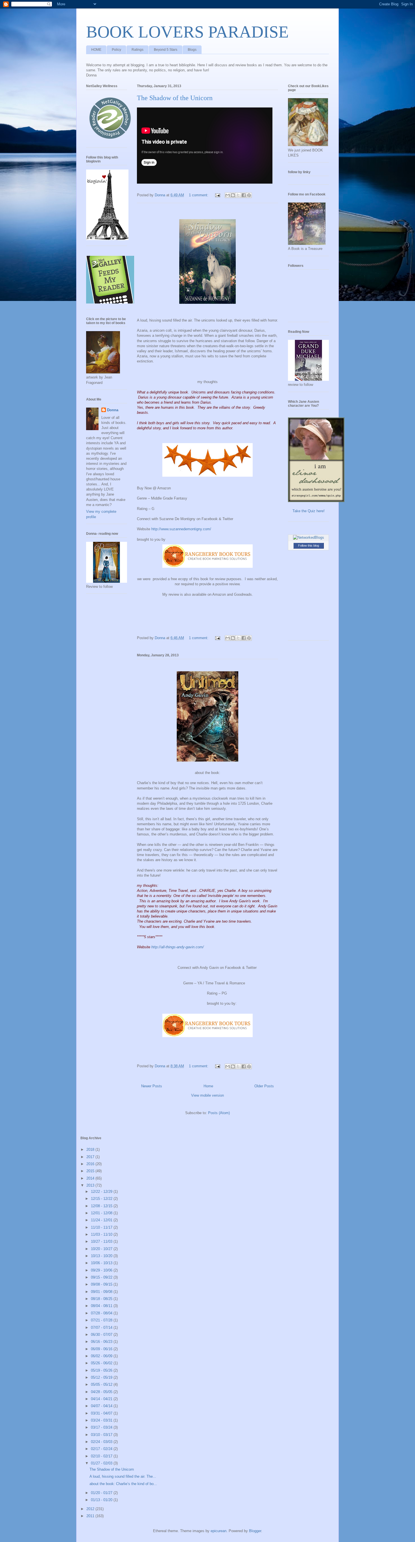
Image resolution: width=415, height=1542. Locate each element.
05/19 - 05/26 (102, 1370)
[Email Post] (217, 195)
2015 (90, 1171)
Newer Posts (151, 1086)
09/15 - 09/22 (102, 1277)
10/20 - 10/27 (102, 1249)
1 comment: (199, 195)
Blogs (192, 50)
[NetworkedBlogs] (308, 537)
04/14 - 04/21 (102, 1399)
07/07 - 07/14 (102, 1327)
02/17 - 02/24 (102, 1449)
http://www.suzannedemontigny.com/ (181, 529)
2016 (90, 1164)
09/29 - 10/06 (102, 1270)
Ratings (137, 50)
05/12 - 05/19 (102, 1377)
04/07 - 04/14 (102, 1406)
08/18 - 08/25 (102, 1299)
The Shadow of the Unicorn (175, 98)
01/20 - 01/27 (102, 1493)
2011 (90, 1516)
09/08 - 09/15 (102, 1284)
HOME (96, 50)
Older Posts (264, 1086)
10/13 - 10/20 (102, 1256)
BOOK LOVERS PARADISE (187, 32)
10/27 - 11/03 (102, 1241)
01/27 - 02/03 (102, 1463)
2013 (90, 1185)
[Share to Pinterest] (249, 195)
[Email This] (227, 195)
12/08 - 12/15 (102, 1206)
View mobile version (207, 1095)
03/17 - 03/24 (102, 1427)
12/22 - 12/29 (102, 1191)
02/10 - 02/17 (102, 1456)
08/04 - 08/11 (102, 1306)
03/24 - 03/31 (102, 1420)
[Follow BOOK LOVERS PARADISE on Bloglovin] (107, 239)
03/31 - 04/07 (102, 1413)
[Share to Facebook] (243, 195)
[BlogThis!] (233, 195)
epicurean (218, 1531)
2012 (90, 1509)
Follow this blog (308, 545)
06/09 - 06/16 (102, 1349)
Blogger (255, 1531)
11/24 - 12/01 (102, 1220)
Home (208, 1086)
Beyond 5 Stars (165, 50)
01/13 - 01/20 (102, 1500)
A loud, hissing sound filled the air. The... (122, 1476)
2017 (90, 1157)
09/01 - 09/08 (102, 1292)
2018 (90, 1149)
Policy (116, 50)
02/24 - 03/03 (102, 1442)
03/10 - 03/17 (102, 1435)
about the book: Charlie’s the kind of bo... (123, 1484)
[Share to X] (238, 195)
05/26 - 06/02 (102, 1363)
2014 (90, 1178)
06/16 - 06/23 (102, 1341)
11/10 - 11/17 (102, 1227)
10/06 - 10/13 (102, 1263)
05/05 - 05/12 (102, 1384)
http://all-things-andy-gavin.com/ (177, 947)
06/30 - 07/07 (102, 1334)
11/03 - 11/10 (102, 1234)
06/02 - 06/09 (102, 1356)
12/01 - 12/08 (102, 1213)
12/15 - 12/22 (102, 1198)
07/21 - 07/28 (102, 1320)
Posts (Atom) (219, 1113)
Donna (112, 410)
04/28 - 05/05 (102, 1392)
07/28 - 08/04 (102, 1313)
